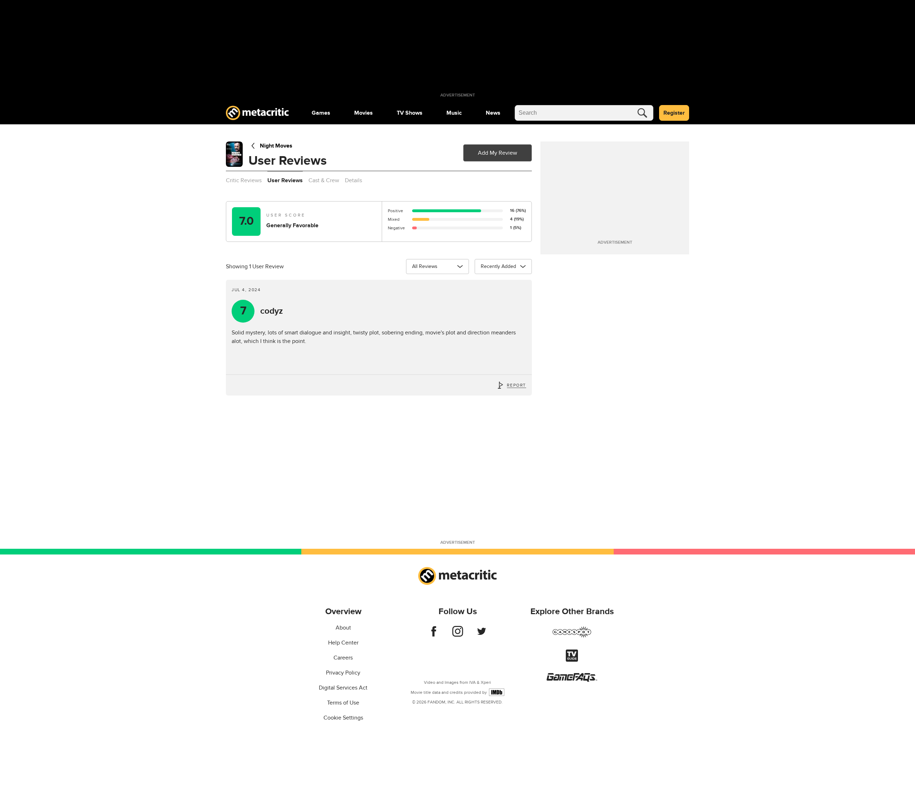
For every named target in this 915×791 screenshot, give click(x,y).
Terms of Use (343, 702)
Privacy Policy (343, 672)
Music (454, 112)
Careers (343, 657)
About (343, 627)
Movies (363, 112)
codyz (261, 311)
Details (353, 180)
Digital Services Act (343, 687)
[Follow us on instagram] (457, 634)
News (493, 112)
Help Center (343, 642)
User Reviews (285, 180)
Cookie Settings (343, 717)
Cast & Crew (323, 180)
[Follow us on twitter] (481, 634)
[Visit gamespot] (572, 636)
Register (674, 112)
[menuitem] (321, 112)
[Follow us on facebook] (433, 634)
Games (321, 112)
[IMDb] (496, 692)
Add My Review (497, 152)
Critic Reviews (244, 180)
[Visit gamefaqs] (572, 679)
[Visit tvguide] (572, 659)
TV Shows (409, 112)
